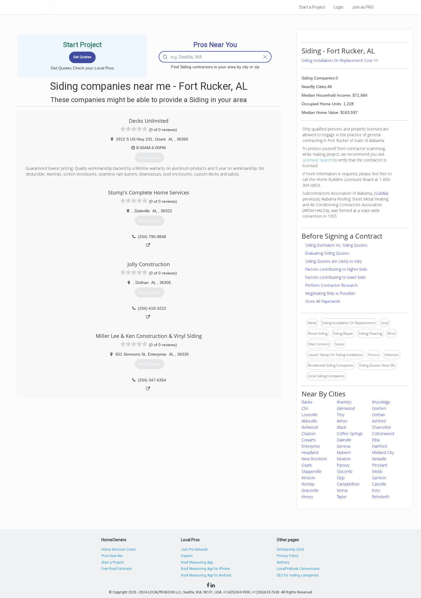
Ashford (379, 421)
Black (341, 427)
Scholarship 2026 (290, 550)
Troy (340, 414)
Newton (344, 458)
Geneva (343, 446)
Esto (376, 490)
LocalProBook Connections (298, 569)
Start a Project (312, 7)
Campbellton (348, 484)
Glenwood (346, 408)
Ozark (307, 465)
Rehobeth (380, 496)
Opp (341, 477)
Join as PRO (363, 7)
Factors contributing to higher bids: (336, 269)
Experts (187, 556)
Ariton (342, 421)
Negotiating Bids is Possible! (330, 293)
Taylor (342, 496)
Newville (379, 458)
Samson (379, 477)
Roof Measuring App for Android (206, 575)
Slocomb (344, 471)
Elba (375, 440)
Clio (305, 408)
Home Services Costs (118, 550)
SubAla (381, 193)
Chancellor (381, 427)
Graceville (310, 490)
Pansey (343, 465)
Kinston (308, 477)
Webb (377, 471)
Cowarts (309, 440)
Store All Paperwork (322, 301)
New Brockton (314, 458)
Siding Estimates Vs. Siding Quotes (336, 245)
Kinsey (307, 496)
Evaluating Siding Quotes (327, 253)
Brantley (344, 402)
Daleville (344, 440)
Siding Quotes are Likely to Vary (333, 261)
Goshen (379, 408)
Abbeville (309, 421)
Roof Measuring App (197, 562)
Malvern (344, 452)
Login (338, 7)
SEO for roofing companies (298, 575)
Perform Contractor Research (331, 285)
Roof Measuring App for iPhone (205, 569)
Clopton (309, 433)
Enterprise (311, 446)
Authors (283, 562)
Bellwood (310, 427)
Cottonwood (383, 433)
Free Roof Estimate (116, 569)
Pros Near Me (112, 556)
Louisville (310, 414)
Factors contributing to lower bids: (335, 277)
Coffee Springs (350, 433)
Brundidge (381, 402)
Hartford (379, 446)
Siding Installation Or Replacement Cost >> (340, 60)
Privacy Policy (287, 556)
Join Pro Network (194, 550)
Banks (307, 402)
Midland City (383, 452)
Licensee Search (317, 160)
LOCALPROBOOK (79, 7)
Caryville (379, 484)
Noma (342, 490)
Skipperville (312, 471)
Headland (310, 452)
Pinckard (379, 465)
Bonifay (308, 484)
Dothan (378, 414)
